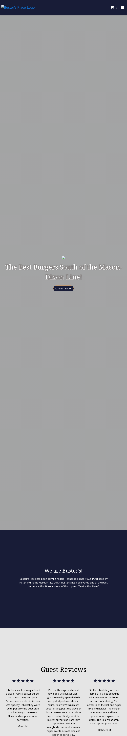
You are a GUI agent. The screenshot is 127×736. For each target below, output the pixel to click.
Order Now (63, 288)
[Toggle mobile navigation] (122, 7)
